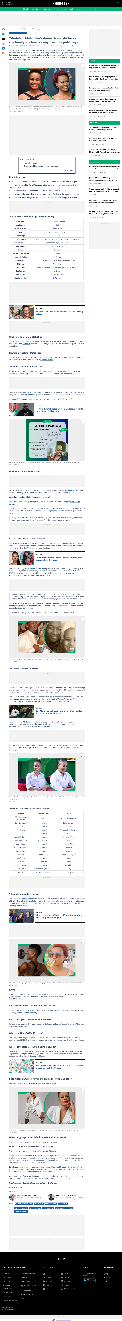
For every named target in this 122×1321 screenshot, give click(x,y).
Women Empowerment (84, 9)
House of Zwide (51, 1204)
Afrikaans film (29, 722)
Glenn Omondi (51, 46)
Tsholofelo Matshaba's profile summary (41, 166)
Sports (97, 9)
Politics (44, 9)
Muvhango (63, 1204)
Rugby (91, 82)
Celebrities (93, 71)
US (91, 195)
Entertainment (61, 9)
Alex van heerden (21, 1211)
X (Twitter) (57, 278)
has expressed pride (67, 1051)
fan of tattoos (28, 898)
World (51, 9)
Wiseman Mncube (58, 1167)
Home (25, 9)
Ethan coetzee (35, 1208)
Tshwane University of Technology (70, 687)
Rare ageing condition (63, 1208)
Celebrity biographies (38, 29)
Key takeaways (30, 163)
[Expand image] (82, 65)
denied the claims (36, 575)
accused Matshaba (33, 568)
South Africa (35, 9)
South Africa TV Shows (23, 1204)
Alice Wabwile (43, 46)
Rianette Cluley (67, 46)
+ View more (68, 170)
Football (92, 206)
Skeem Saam (39, 1204)
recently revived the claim (48, 603)
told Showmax (44, 726)
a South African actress (53, 341)
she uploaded (51, 511)
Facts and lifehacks (22, 29)
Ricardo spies (48, 1208)
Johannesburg (31, 1012)
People (71, 9)
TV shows (26, 344)
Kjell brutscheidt (21, 1208)
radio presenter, (72, 490)
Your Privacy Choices (63, 1320)
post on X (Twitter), (29, 394)
